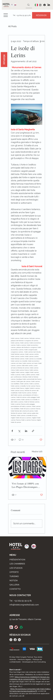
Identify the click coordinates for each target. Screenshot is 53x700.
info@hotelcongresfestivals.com (24, 605)
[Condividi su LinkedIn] (26, 431)
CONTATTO (15, 589)
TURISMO (14, 576)
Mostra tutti (37, 451)
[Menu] (6, 15)
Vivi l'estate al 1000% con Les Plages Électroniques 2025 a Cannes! (25, 485)
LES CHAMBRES (17, 563)
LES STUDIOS (15, 568)
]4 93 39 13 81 (26, 15)
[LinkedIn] (48, 5)
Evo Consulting (40, 662)
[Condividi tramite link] (33, 431)
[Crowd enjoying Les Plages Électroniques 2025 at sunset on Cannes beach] (27, 467)
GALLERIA (14, 584)
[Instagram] (40, 5)
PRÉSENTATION (17, 559)
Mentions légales (24, 659)
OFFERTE (14, 572)
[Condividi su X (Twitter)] (19, 431)
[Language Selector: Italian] (35, 5)
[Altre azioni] (40, 41)
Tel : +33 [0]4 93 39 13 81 (20, 601)
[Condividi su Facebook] (12, 431)
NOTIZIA (13, 580)
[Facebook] (44, 5)
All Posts (12, 26)
